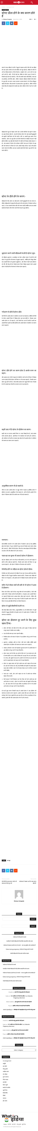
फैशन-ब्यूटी (5, 1085)
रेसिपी (4, 1095)
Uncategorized (10, 7)
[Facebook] (3, 23)
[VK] (11, 23)
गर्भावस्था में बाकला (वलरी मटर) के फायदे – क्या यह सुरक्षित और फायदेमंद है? (19, 945)
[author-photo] (19, 898)
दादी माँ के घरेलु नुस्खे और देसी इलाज (22, 992)
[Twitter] (7, 23)
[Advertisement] (19, 46)
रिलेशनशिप (5, 1093)
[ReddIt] (15, 23)
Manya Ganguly (7, 19)
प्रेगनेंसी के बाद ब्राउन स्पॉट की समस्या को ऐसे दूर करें (9, 882)
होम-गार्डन (5, 1101)
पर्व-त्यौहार (5, 1074)
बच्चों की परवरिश (6, 1087)
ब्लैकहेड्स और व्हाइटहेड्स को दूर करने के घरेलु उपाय (24, 1009)
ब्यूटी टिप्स (5, 1090)
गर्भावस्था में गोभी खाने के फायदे (19, 937)
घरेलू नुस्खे (5, 1069)
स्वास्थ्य (4, 1098)
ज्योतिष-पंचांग (6, 1071)
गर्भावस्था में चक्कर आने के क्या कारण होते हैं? (27, 882)
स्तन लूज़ (8, 860)
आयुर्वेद (4, 1063)
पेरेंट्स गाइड (5, 1079)
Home (3, 7)
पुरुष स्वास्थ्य (6, 1077)
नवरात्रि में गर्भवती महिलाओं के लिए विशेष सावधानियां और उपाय (19, 941)
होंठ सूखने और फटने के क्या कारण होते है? (23, 1002)
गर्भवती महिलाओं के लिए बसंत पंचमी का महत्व (19, 953)
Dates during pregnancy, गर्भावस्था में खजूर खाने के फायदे (19, 949)
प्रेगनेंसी (4, 1082)
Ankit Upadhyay (7, 1009)
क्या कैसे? (5, 1066)
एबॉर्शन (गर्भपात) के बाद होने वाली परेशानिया (21, 1005)
